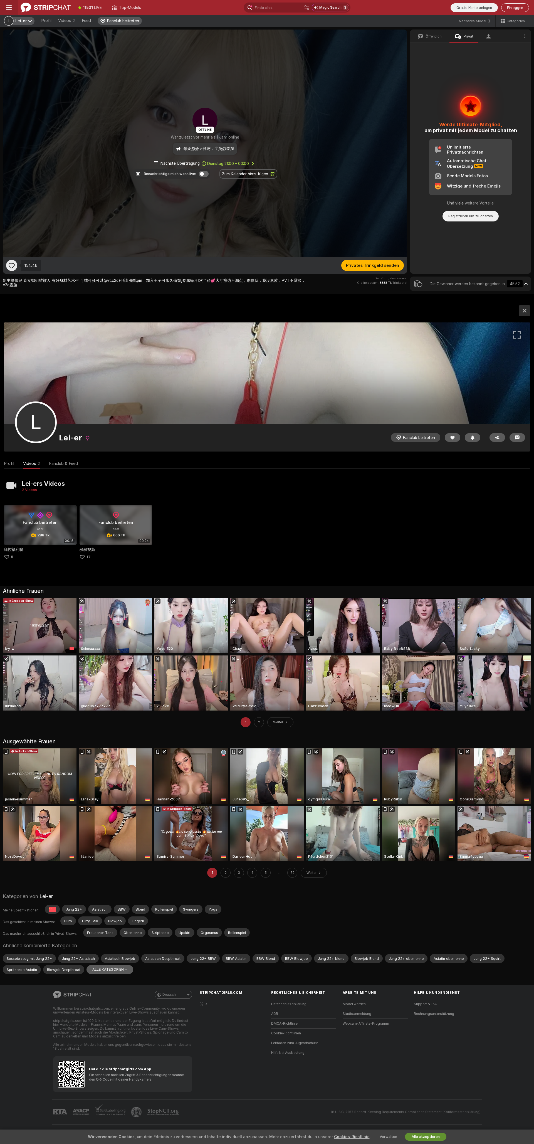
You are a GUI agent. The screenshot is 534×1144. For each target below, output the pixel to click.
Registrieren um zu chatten (470, 216)
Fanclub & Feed (63, 463)
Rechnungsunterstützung (434, 1014)
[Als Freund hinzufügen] (497, 437)
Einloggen (515, 8)
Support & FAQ (425, 1004)
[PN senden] (517, 437)
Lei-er (46, 896)
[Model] (524, 310)
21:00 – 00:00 (228, 163)
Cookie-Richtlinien (286, 1033)
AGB (274, 1014)
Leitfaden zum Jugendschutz (294, 1043)
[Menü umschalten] (9, 7)
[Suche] (307, 7)
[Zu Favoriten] (11, 265)
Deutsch (169, 995)
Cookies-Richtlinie (352, 1137)
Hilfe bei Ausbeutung (288, 1053)
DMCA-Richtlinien (285, 1023)
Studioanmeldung (357, 1014)
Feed (86, 20)
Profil (46, 20)
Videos (66, 20)
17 (88, 557)
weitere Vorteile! (480, 203)
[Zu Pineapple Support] (137, 1112)
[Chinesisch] (52, 909)
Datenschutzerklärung (288, 1004)
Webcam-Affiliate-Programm (366, 1023)
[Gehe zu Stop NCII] (163, 1112)
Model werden (354, 1004)
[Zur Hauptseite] (45, 7)
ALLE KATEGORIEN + (109, 969)
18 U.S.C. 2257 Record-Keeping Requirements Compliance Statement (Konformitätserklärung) (406, 1112)
